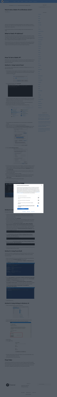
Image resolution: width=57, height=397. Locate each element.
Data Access (28, 211)
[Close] (42, 185)
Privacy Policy (33, 211)
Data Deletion (24, 211)
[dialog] (28, 198)
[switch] (38, 197)
